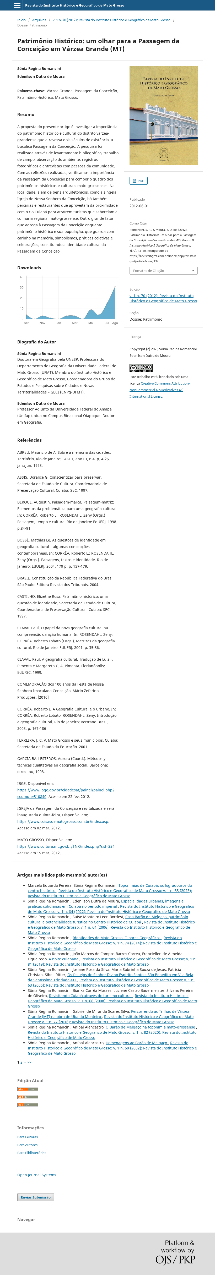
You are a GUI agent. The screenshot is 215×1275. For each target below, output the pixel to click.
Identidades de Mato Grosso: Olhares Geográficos (117, 937)
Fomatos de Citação (148, 270)
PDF (140, 180)
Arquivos (39, 20)
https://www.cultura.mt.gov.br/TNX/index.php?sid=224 (66, 846)
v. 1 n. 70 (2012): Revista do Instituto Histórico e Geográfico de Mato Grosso (111, 20)
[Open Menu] (17, 5)
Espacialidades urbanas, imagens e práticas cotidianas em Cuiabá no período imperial (106, 904)
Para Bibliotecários (31, 1152)
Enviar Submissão (36, 1197)
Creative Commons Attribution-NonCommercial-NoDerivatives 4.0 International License (160, 390)
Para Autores (27, 1144)
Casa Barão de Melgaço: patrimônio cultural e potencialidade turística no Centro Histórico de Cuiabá (108, 919)
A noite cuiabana (64, 958)
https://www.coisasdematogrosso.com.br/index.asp (62, 821)
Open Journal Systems (36, 1174)
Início (21, 20)
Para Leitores (27, 1137)
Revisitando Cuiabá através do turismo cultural (91, 995)
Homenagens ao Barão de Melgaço (137, 1042)
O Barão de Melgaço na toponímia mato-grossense (151, 1027)
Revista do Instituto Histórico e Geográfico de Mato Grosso (74, 5)
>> (29, 1062)
